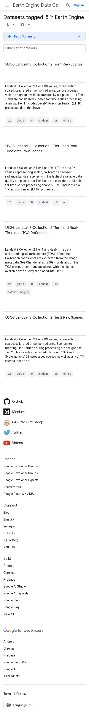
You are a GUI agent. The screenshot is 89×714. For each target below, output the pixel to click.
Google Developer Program (21, 466)
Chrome (8, 572)
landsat (43, 120)
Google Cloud (12, 600)
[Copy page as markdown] (22, 24)
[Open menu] (7, 5)
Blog (6, 512)
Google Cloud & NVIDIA (18, 494)
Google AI (9, 669)
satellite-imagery (18, 292)
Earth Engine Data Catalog (37, 5)
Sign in (79, 5)
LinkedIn (9, 533)
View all (8, 614)
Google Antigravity (16, 593)
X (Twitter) (10, 540)
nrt (65, 202)
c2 (9, 120)
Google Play (11, 607)
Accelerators (12, 487)
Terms (7, 693)
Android (8, 565)
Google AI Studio (14, 586)
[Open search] (68, 5)
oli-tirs (67, 120)
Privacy (21, 693)
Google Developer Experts (20, 480)
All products (11, 676)
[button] (44, 36)
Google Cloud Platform (18, 662)
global (21, 120)
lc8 (55, 120)
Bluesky (8, 519)
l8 (31, 120)
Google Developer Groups (20, 473)
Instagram (10, 526)
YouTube (9, 547)
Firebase (9, 579)
